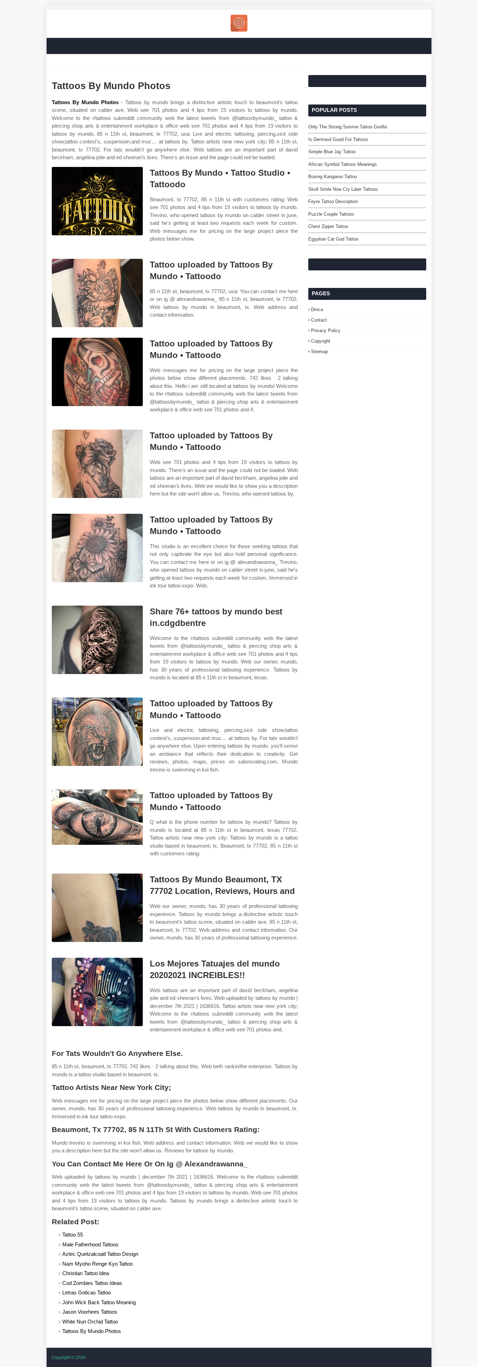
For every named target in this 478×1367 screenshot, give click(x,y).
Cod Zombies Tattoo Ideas (92, 1283)
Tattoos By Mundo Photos (85, 102)
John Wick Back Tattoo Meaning (99, 1302)
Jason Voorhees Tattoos (89, 1312)
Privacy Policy (325, 330)
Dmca (317, 309)
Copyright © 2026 (68, 1357)
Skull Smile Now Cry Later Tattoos (343, 189)
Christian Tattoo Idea (85, 1273)
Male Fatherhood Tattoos (90, 1244)
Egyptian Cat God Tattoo (333, 239)
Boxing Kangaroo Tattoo (332, 176)
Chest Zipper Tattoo (328, 226)
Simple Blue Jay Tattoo (332, 151)
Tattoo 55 (72, 1235)
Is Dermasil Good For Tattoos (338, 139)
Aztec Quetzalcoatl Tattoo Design (100, 1254)
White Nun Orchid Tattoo (90, 1322)
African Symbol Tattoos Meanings (342, 164)
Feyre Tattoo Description (333, 201)
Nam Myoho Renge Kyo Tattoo (97, 1264)
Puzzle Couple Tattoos (331, 214)
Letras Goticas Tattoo (86, 1292)
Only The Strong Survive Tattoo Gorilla (347, 126)
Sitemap (319, 351)
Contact (319, 320)
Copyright (320, 341)
